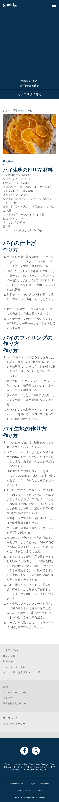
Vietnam (39, 790)
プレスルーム (10, 718)
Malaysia (31, 783)
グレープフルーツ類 (14, 666)
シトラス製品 (10, 650)
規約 (5, 687)
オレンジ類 (9, 655)
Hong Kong (29, 797)
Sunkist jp (14, 5)
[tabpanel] (29, 134)
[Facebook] (24, 750)
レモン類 (8, 661)
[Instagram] (35, 750)
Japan (18, 790)
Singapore (44, 783)
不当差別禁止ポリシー (14, 703)
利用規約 (7, 698)
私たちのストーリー (14, 723)
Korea (28, 790)
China (16, 797)
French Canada (16, 783)
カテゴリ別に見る (29, 94)
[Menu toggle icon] (54, 5)
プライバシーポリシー (14, 692)
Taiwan (42, 797)
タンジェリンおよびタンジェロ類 (21, 672)
